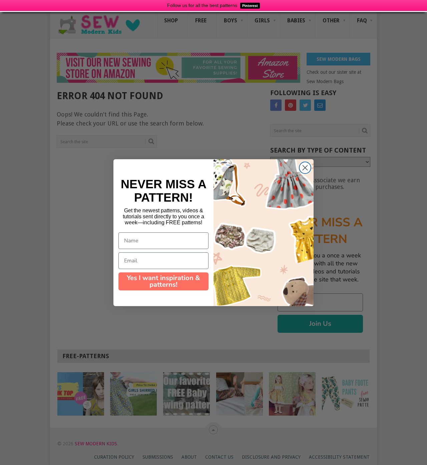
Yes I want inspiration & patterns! (163, 281)
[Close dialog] (305, 168)
